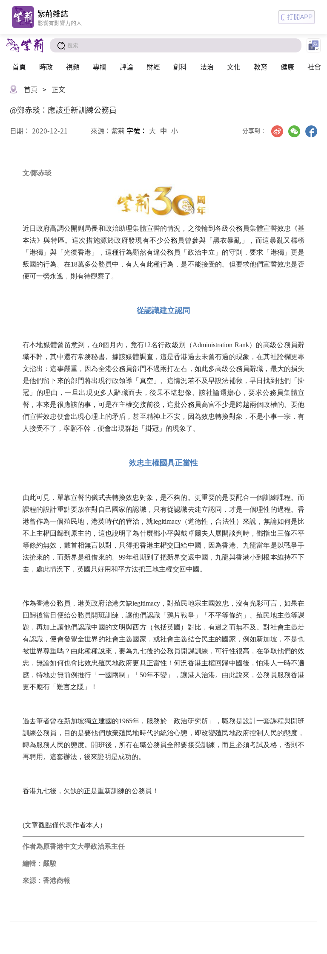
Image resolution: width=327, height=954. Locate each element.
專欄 (99, 66)
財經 (153, 66)
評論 (126, 66)
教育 (260, 66)
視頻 (73, 66)
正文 (58, 89)
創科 (180, 66)
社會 (314, 66)
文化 (234, 66)
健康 (287, 66)
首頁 (19, 66)
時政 (46, 66)
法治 (207, 66)
